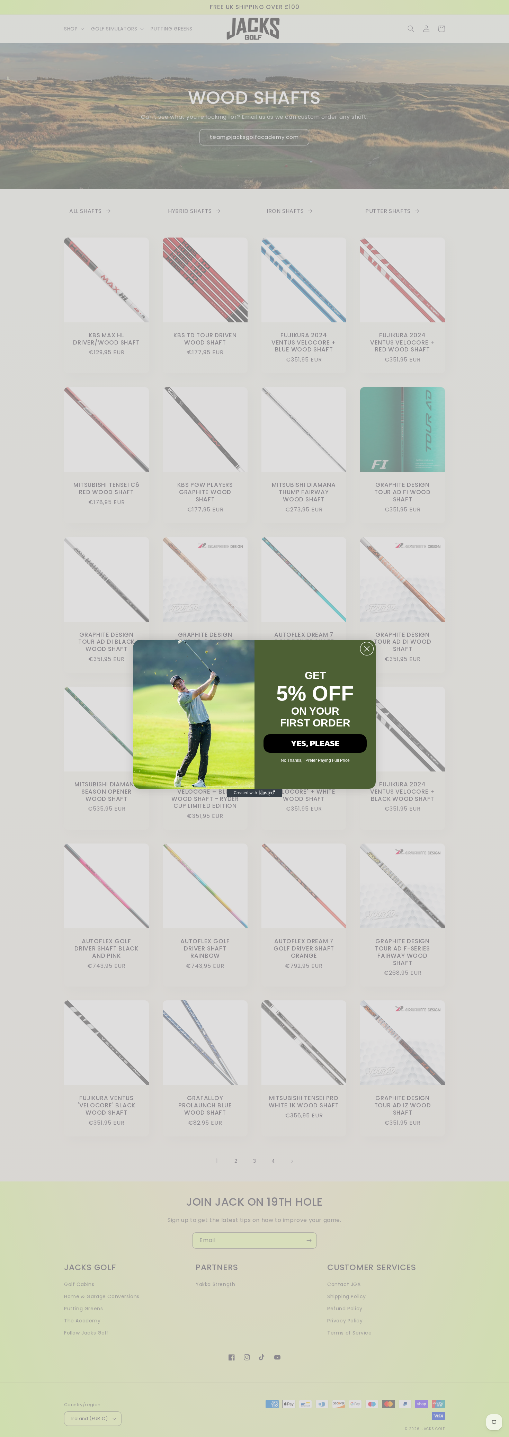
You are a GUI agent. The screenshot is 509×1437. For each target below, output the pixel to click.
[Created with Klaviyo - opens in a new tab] (254, 793)
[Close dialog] (367, 649)
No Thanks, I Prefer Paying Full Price (315, 760)
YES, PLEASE (315, 743)
